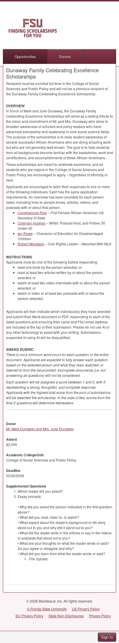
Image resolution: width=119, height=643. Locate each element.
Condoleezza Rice (32, 212)
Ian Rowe (25, 233)
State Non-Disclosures (66, 615)
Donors (65, 56)
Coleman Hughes (31, 222)
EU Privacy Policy (29, 615)
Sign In (107, 637)
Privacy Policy (100, 615)
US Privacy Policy (86, 608)
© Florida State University (47, 608)
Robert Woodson (31, 243)
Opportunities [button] (25, 56)
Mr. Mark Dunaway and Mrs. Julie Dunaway (40, 428)
